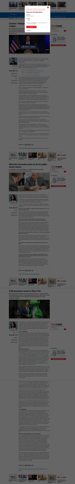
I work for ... (28, 18)
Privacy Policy (28, 30)
